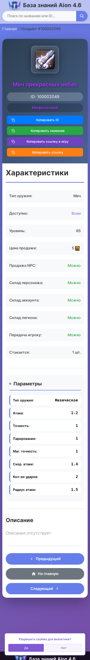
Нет (64, 648)
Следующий (41, 588)
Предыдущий (48, 558)
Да (26, 648)
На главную (48, 573)
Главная (9, 28)
